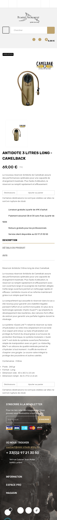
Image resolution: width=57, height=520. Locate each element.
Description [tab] (9, 240)
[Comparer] (32, 41)
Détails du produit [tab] (13, 248)
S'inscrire (44, 419)
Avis (4, 255)
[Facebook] (20, 510)
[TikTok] (36, 510)
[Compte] (53, 4)
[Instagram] (28, 510)
